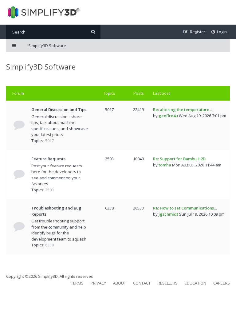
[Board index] (43, 12)
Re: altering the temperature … (183, 109)
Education (195, 283)
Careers (221, 283)
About (119, 283)
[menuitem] (219, 32)
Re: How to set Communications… (185, 208)
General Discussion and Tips (58, 109)
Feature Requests (48, 158)
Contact (142, 283)
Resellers (168, 283)
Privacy (98, 283)
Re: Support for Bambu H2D (179, 158)
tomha (165, 165)
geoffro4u (168, 115)
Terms (77, 283)
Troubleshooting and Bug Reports (56, 211)
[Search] (93, 32)
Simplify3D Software (41, 67)
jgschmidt (168, 214)
